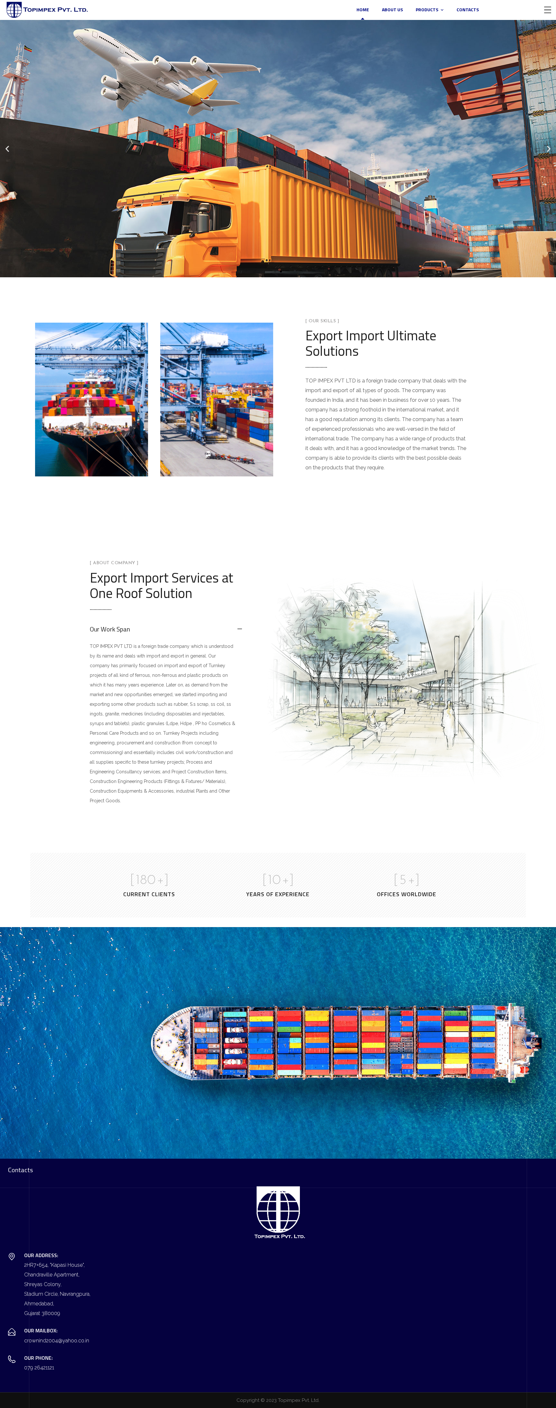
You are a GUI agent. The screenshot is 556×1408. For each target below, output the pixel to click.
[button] (7, 149)
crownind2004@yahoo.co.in (56, 1341)
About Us (392, 9)
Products (427, 9)
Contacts (468, 9)
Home (363, 9)
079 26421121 (39, 1368)
